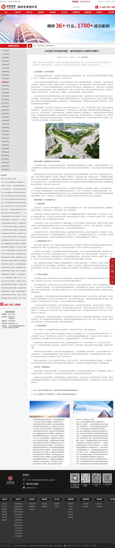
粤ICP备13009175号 (86, 545)
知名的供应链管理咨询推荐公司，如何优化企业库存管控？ (14, 233)
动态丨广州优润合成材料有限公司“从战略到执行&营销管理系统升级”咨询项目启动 (14, 182)
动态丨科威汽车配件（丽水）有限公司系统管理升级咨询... (92, 438)
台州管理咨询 (5, 131)
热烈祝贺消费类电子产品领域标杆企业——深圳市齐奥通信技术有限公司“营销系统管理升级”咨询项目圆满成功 (14, 219)
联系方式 (99, 504)
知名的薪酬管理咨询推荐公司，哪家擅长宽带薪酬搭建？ (48, 459)
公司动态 (4, 506)
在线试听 (70, 514)
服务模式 (41, 12)
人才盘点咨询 (18, 528)
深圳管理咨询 (5, 64)
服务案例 (53, 12)
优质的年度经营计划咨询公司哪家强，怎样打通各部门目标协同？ (14, 260)
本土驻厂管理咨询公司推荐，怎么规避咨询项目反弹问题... (49, 440)
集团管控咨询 (18, 509)
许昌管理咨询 (5, 92)
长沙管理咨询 (5, 134)
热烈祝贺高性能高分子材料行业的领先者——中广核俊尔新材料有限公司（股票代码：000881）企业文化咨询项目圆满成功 (14, 216)
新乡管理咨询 (5, 89)
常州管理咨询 (5, 141)
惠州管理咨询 (5, 82)
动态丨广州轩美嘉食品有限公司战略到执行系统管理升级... (92, 436)
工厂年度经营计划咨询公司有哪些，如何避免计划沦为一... (49, 422)
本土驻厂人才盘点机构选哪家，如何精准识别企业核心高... (49, 438)
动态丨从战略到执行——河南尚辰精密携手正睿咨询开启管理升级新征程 (14, 189)
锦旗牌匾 (56, 504)
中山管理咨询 (5, 68)
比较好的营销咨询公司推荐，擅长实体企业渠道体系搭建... (49, 431)
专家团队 (4, 512)
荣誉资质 (4, 514)
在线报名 (70, 517)
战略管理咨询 (18, 506)
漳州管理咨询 (5, 99)
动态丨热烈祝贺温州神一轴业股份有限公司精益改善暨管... (92, 463)
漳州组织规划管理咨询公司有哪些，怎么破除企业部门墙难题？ (14, 284)
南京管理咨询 (5, 148)
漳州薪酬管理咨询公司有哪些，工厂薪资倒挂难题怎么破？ (14, 274)
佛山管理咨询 (5, 61)
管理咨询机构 (41, 45)
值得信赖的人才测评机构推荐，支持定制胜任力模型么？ (48, 461)
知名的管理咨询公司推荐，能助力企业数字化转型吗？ (48, 463)
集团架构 (4, 520)
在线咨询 (107, 1)
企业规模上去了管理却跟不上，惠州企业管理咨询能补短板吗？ (57, 394)
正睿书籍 (85, 504)
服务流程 (32, 509)
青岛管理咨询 (5, 159)
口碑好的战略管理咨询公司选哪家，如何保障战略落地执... (49, 424)
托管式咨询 (32, 506)
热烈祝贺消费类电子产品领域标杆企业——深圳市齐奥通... (92, 447)
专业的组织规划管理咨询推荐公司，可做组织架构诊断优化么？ (14, 223)
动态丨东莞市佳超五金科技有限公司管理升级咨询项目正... (92, 459)
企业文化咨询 (18, 536)
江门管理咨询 (5, 54)
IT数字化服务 (18, 533)
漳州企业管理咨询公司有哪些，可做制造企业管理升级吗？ (14, 281)
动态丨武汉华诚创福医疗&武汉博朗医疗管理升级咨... (91, 429)
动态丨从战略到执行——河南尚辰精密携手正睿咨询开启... (92, 426)
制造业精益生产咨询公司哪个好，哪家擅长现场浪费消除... (49, 452)
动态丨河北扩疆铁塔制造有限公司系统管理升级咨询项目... (92, 461)
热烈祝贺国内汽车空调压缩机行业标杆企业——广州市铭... (92, 443)
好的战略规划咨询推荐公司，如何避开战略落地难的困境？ (14, 264)
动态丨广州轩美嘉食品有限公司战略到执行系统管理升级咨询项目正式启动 (14, 202)
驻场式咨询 (32, 504)
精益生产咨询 (18, 522)
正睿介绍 (4, 499)
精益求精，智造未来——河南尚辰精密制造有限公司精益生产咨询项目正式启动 (14, 185)
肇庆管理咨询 (5, 75)
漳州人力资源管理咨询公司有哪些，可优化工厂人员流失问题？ (14, 277)
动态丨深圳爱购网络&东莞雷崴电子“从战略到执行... (90, 457)
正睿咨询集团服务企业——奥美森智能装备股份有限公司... (92, 450)
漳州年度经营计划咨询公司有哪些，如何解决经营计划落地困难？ (14, 288)
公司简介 (4, 504)
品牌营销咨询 (18, 520)
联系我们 (99, 12)
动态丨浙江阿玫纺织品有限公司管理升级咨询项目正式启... (92, 454)
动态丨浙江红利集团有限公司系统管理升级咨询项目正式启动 (14, 196)
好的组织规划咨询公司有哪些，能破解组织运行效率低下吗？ (14, 257)
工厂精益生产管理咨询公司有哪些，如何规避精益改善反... (49, 429)
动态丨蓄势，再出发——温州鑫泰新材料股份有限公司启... (92, 452)
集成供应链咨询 (18, 525)
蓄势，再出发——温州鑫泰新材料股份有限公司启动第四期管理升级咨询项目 (14, 209)
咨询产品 (29, 12)
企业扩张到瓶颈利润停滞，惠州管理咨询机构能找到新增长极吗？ (58, 390)
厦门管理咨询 (5, 96)
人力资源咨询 (18, 517)
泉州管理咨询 (5, 103)
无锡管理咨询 (5, 145)
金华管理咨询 (5, 117)
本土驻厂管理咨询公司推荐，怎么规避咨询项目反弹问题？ (14, 253)
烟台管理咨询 (5, 166)
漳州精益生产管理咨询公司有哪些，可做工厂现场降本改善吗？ (14, 298)
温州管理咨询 (5, 127)
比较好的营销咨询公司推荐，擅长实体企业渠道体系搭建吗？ (14, 240)
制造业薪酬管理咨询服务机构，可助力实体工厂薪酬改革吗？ (14, 247)
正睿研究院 (87, 12)
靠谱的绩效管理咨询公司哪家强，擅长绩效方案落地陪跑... (49, 457)
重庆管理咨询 (5, 155)
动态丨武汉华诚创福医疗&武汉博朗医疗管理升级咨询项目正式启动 (14, 192)
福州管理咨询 (5, 106)
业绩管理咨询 (18, 504)
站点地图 (94, 545)
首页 (34, 45)
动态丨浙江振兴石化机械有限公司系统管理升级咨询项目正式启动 (14, 199)
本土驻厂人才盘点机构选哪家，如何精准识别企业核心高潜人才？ (14, 250)
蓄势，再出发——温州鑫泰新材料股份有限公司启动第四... (92, 440)
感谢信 (57, 506)
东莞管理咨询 (5, 78)
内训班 (71, 509)
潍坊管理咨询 (5, 169)
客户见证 (64, 12)
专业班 (71, 506)
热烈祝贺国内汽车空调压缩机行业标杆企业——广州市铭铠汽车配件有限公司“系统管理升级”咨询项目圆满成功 (14, 213)
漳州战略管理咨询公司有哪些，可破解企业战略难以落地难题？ (14, 291)
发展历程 (4, 517)
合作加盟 (100, 1)
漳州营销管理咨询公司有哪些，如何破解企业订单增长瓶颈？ (14, 267)
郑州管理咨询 (5, 85)
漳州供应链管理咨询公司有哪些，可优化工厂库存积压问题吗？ (14, 294)
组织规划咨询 (18, 514)
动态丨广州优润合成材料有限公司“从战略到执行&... (90, 422)
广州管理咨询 (5, 50)
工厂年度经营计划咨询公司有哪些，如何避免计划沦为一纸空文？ (14, 226)
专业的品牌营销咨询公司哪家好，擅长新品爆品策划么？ (48, 454)
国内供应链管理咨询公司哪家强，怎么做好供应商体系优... (49, 450)
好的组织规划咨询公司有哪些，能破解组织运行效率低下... (49, 443)
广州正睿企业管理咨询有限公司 (20, 545)
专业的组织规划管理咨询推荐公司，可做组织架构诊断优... (49, 419)
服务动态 (44, 504)
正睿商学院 (76, 12)
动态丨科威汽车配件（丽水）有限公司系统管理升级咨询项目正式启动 (14, 206)
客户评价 (70, 512)
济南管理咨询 (5, 162)
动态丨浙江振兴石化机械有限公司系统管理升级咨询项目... (92, 433)
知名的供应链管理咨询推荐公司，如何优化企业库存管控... (49, 426)
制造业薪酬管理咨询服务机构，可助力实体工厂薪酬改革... (49, 436)
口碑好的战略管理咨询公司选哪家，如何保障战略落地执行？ (14, 230)
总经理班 (70, 504)
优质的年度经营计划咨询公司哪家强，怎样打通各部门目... (49, 445)
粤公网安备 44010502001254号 (73, 545)
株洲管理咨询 (5, 138)
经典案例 (44, 506)
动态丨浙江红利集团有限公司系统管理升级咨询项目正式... (92, 431)
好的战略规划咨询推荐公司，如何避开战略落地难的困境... (49, 447)
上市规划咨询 (18, 530)
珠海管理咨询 (5, 71)
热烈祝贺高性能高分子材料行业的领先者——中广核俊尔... (92, 445)
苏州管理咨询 (5, 152)
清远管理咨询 (5, 57)
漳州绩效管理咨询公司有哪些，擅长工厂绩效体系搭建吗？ (14, 270)
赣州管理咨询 (5, 113)
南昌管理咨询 (5, 110)
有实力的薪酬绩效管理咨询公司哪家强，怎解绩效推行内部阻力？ (14, 243)
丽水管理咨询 (5, 120)
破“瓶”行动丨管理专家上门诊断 (8, 178)
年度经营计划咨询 (18, 512)
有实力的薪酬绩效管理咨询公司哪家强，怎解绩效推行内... (49, 433)
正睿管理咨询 (84, 57)
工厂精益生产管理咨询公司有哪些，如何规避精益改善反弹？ (14, 236)
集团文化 (4, 509)
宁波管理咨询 (5, 124)
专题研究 (85, 506)
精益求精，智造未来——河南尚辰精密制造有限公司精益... (92, 424)
